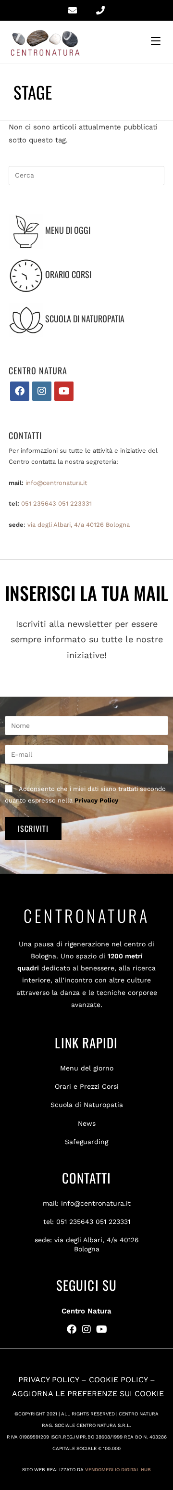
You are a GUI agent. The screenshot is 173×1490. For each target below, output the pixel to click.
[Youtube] (64, 391)
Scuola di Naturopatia (86, 1104)
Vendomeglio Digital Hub (118, 1469)
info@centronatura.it (56, 482)
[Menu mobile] (157, 41)
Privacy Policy (96, 800)
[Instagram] (41, 391)
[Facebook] (19, 391)
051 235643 (38, 503)
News (87, 1123)
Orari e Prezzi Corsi (87, 1086)
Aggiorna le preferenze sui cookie (88, 1393)
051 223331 (75, 503)
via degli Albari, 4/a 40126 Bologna (78, 524)
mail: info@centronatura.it (87, 1203)
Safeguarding (86, 1142)
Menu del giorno (86, 1068)
